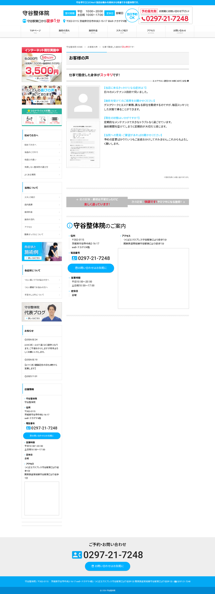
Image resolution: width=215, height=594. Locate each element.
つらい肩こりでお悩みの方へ (37, 280)
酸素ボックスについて (34, 234)
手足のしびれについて (34, 295)
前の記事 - (97, 202)
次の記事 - (158, 202)
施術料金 (93, 31)
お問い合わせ (179, 31)
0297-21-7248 (91, 258)
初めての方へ (30, 145)
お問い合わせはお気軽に (91, 267)
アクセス (151, 31)
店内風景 (29, 205)
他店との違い (30, 160)
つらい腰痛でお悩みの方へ (36, 287)
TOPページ (35, 31)
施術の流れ (64, 31)
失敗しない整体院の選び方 (36, 167)
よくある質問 (30, 175)
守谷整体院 (111, 590)
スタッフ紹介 (122, 31)
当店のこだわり (31, 152)
